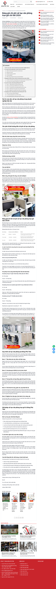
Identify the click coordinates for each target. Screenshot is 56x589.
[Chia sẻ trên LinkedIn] (23, 518)
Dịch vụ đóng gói (19, 4)
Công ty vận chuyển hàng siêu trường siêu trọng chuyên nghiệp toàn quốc (47, 38)
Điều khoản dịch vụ (24, 563)
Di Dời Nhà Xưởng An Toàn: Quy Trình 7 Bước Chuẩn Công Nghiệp (47, 35)
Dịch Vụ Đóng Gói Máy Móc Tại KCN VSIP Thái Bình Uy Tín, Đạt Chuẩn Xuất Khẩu (47, 16)
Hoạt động (12, 6)
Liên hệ (18, 6)
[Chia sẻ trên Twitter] (17, 518)
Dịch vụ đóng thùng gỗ (29, 4)
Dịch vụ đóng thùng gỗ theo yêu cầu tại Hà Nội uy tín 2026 (47, 13)
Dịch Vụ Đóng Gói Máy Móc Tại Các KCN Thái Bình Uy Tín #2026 (47, 22)
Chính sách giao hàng (24, 567)
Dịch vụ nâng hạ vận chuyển (42, 4)
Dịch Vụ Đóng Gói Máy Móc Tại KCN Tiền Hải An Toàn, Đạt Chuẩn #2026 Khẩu (47, 19)
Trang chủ (12, 4)
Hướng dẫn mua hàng (24, 565)
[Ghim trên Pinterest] (21, 518)
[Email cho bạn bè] (19, 518)
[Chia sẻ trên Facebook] (15, 518)
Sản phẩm (52, 4)
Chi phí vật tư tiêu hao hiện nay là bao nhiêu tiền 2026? (31, 506)
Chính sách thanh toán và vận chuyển (27, 569)
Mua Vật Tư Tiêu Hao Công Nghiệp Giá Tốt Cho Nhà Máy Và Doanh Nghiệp (14, 507)
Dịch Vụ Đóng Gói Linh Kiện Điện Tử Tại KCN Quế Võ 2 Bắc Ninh (47, 41)
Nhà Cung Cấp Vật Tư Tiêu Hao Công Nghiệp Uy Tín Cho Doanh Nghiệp (22, 507)
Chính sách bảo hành (24, 573)
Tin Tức (7, 10)
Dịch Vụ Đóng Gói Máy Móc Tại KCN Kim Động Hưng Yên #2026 (47, 24)
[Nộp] (31, 2)
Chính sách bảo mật (24, 574)
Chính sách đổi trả (23, 571)
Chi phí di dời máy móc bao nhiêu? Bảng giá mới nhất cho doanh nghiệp (47, 43)
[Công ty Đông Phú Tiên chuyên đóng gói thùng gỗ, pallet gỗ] (6, 4)
